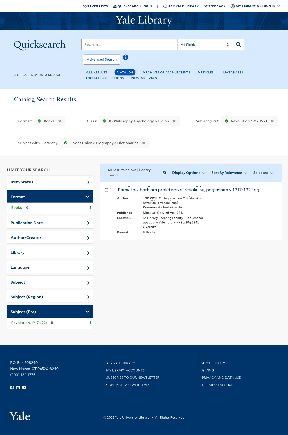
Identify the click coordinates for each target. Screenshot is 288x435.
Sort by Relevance (227, 173)
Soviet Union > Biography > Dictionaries (104, 143)
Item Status (22, 181)
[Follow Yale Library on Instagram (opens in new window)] (18, 387)
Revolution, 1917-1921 (249, 121)
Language (20, 267)
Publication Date (27, 222)
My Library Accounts (125, 370)
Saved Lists (97, 6)
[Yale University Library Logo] (144, 21)
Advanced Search (102, 59)
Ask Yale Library (183, 6)
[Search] (238, 44)
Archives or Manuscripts (166, 72)
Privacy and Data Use (221, 377)
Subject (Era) (23, 311)
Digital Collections (105, 78)
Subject (18, 282)
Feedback (216, 6)
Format (18, 196)
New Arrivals (144, 78)
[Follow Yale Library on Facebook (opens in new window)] (12, 387)
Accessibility (213, 363)
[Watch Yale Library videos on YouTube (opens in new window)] (24, 387)
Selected (260, 173)
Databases (233, 72)
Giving (208, 370)
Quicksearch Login (134, 6)
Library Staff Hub (217, 385)
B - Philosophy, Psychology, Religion (139, 121)
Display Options (186, 173)
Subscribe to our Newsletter (132, 377)
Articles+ (206, 72)
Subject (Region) (27, 296)
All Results (97, 72)
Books (49, 121)
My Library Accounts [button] (255, 6)
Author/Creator (26, 237)
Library (18, 252)
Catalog (125, 72)
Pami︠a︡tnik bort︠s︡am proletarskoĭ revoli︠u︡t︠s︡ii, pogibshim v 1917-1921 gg (188, 189)
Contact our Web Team (127, 385)
